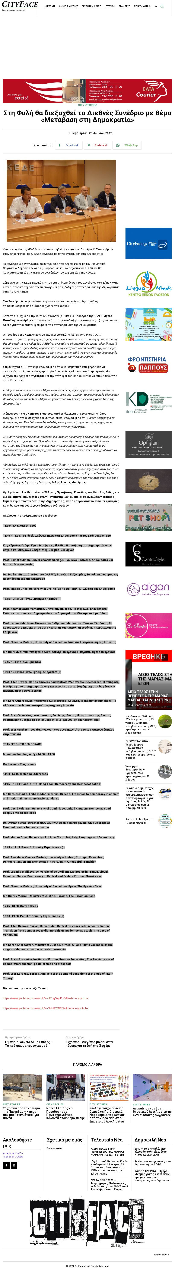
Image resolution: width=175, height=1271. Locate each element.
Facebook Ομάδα (13, 1156)
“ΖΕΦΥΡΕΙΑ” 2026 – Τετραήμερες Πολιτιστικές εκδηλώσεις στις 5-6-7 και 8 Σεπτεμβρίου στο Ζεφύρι (140, 749)
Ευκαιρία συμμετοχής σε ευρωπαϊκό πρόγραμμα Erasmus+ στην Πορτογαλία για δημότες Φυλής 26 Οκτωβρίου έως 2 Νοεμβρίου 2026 (139, 798)
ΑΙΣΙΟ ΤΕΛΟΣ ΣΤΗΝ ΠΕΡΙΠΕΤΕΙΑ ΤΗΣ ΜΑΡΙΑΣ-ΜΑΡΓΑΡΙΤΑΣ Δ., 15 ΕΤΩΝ (148, 696)
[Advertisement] (87, 39)
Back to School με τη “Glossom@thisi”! (138, 821)
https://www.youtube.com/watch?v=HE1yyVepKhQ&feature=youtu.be (45, 998)
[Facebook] (6, 1165)
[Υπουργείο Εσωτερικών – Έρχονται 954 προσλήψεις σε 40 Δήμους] (165, 772)
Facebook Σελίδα (13, 1153)
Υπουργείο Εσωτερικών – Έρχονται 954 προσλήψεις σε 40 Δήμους (137, 773)
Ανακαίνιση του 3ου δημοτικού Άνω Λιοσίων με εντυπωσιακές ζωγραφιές (152, 1112)
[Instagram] (14, 1165)
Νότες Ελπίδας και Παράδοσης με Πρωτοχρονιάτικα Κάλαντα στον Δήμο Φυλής (65, 1113)
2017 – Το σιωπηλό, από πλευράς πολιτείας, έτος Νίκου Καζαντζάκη (150, 1151)
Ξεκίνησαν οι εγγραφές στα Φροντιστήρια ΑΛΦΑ (152, 1163)
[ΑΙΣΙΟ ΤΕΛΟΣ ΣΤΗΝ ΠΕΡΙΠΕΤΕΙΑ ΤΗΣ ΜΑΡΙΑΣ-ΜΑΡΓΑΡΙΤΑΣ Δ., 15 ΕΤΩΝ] (148, 680)
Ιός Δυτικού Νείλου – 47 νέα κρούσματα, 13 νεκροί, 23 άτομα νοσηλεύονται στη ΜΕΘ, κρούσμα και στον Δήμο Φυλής (140, 724)
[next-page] (165, 657)
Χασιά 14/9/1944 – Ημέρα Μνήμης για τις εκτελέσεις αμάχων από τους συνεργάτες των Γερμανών (152, 1175)
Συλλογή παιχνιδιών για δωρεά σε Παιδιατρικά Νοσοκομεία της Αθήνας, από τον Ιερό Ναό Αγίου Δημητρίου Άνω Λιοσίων (107, 1114)
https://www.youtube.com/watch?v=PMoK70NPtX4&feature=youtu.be (45, 1008)
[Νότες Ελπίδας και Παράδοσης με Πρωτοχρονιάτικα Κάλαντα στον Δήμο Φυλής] (65, 1087)
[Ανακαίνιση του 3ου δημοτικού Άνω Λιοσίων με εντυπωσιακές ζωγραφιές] (152, 1087)
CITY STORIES (87, 105)
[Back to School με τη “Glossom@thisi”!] (165, 821)
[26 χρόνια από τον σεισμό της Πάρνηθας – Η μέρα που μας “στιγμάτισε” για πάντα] (22, 1087)
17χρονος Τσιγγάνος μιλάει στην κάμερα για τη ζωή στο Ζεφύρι (89, 1043)
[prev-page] (157, 657)
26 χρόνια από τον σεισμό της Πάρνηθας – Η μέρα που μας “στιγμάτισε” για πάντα (21, 1113)
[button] (162, 6)
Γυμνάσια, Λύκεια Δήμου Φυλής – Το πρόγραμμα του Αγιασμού (28, 1043)
